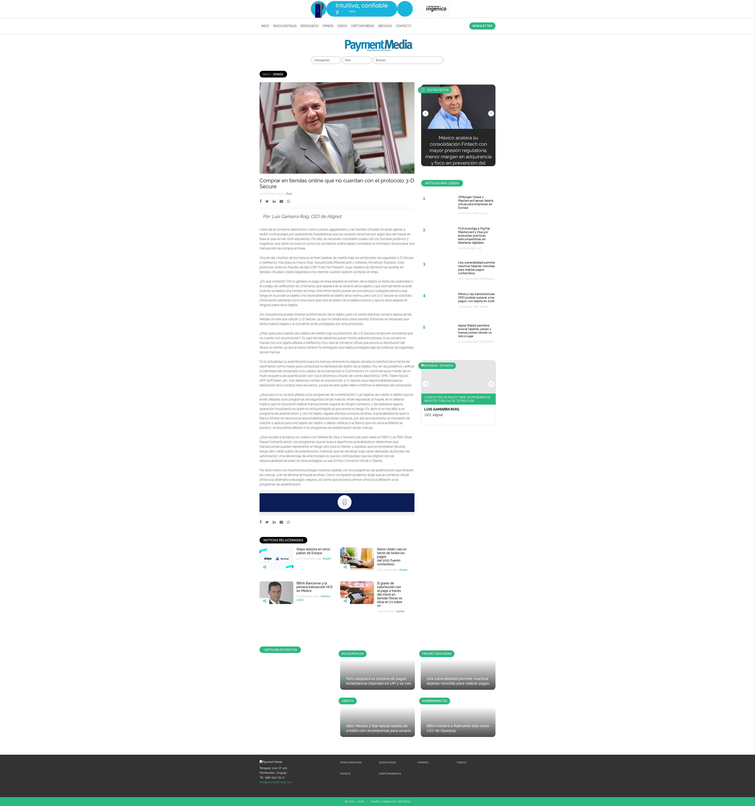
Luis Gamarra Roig (441, 409)
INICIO (265, 26)
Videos (342, 26)
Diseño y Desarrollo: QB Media (390, 801)
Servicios (385, 26)
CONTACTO (403, 26)
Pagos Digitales (284, 26)
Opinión (327, 26)
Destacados (309, 26)
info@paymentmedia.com (276, 782)
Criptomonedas (362, 26)
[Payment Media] (378, 41)
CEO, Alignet (433, 415)
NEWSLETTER (482, 26)
